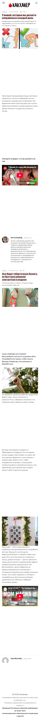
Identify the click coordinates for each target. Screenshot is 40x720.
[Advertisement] (20, 72)
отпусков (11, 354)
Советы (4, 12)
